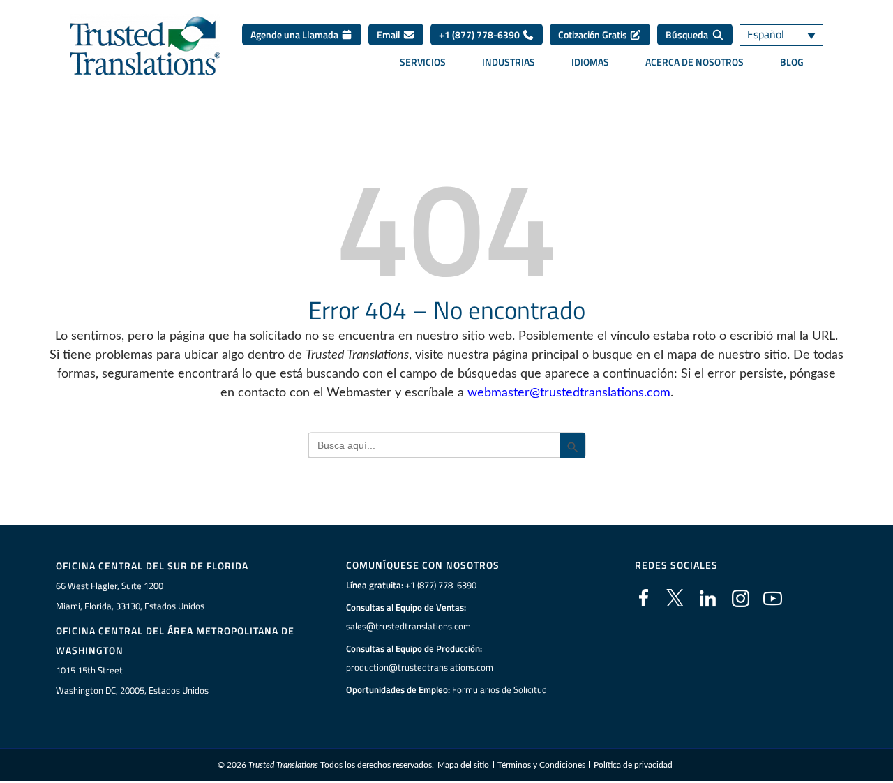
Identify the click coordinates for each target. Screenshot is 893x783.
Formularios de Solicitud (499, 689)
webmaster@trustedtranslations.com (568, 393)
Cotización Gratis (593, 34)
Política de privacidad (633, 765)
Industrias (508, 62)
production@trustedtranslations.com (419, 667)
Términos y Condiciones (541, 765)
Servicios (423, 62)
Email (390, 34)
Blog (792, 62)
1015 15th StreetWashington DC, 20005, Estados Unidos (132, 680)
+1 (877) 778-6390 (480, 34)
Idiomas (590, 62)
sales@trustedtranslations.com (408, 626)
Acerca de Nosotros (694, 62)
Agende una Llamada (295, 34)
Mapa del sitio (463, 765)
